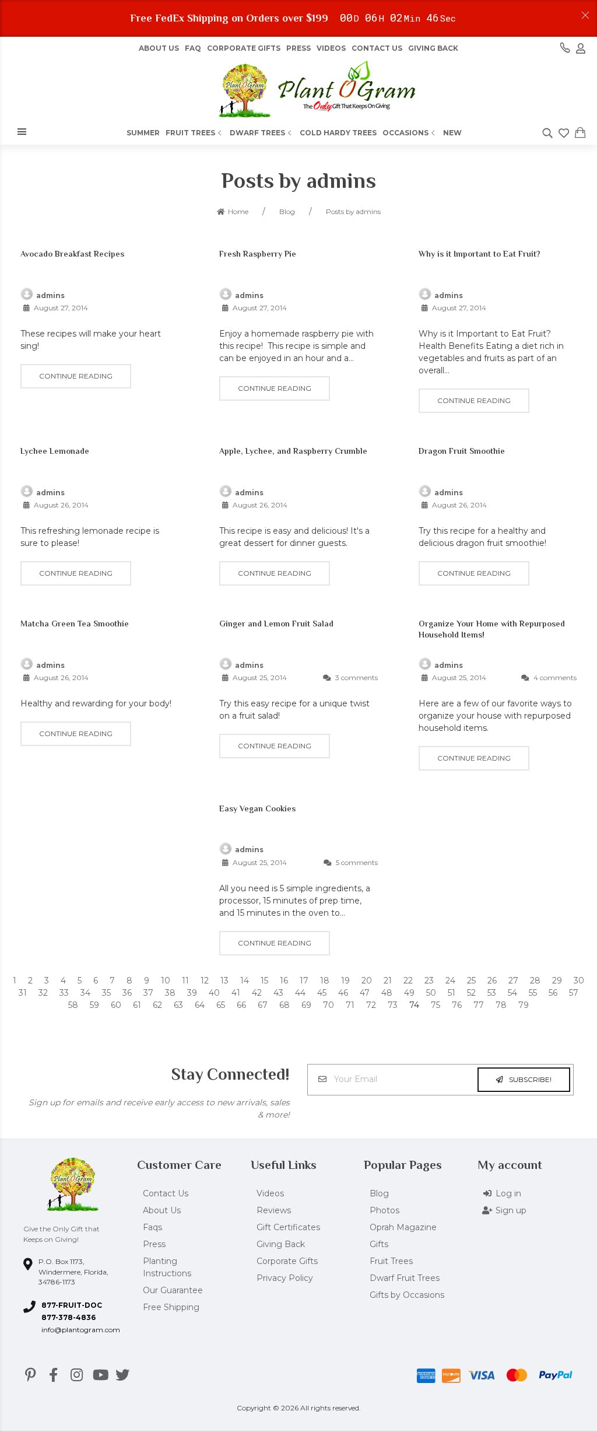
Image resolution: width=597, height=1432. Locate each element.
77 (478, 1005)
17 (304, 980)
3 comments (355, 677)
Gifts (379, 1244)
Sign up (511, 1210)
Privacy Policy (285, 1278)
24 (450, 980)
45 (321, 993)
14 (244, 980)
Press (298, 48)
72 (371, 1005)
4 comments (554, 677)
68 (284, 1005)
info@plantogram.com (80, 1329)
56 (553, 993)
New (452, 132)
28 (535, 980)
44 (300, 993)
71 (350, 1005)
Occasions (405, 132)
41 (235, 993)
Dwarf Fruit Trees (405, 1278)
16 (284, 980)
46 (343, 993)
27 (513, 980)
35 (106, 993)
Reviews (274, 1210)
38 (170, 993)
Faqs (152, 1227)
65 (220, 1005)
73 (393, 1005)
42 (257, 993)
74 (414, 1005)
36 (127, 993)
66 (241, 1005)
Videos (331, 48)
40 (214, 993)
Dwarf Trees (257, 132)
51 (451, 993)
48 (386, 993)
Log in (508, 1193)
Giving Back (433, 48)
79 (523, 1005)
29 (557, 980)
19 (345, 980)
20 (366, 980)
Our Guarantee (173, 1290)
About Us (162, 1210)
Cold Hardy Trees (338, 132)
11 (185, 980)
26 (492, 980)
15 (264, 980)
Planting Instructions (167, 1267)
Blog (379, 1193)
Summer (143, 132)
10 (165, 980)
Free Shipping (171, 1307)
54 (512, 993)
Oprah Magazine (403, 1227)
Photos (384, 1210)
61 (137, 1005)
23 (429, 980)
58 (73, 1005)
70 (328, 1005)
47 (365, 993)
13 (224, 980)
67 (263, 1005)
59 (94, 1005)
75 (435, 1005)
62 (157, 1005)
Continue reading (76, 376)
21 (388, 980)
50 (431, 993)
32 (43, 993)
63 (178, 1005)
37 (148, 993)
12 (205, 980)
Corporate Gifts (243, 48)
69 (306, 1005)
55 (533, 993)
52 (471, 993)
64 (200, 1005)
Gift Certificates (288, 1227)
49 (409, 993)
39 (192, 993)
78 (501, 1005)
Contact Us (377, 48)
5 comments (356, 862)
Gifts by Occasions (407, 1295)
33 (64, 993)
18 (324, 980)
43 (278, 993)
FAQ (193, 48)
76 (457, 1005)
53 (491, 993)
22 (408, 980)
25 (471, 980)
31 (23, 993)
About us (159, 48)
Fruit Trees (190, 132)
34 (85, 993)
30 (579, 980)
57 (573, 993)
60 (116, 1005)
